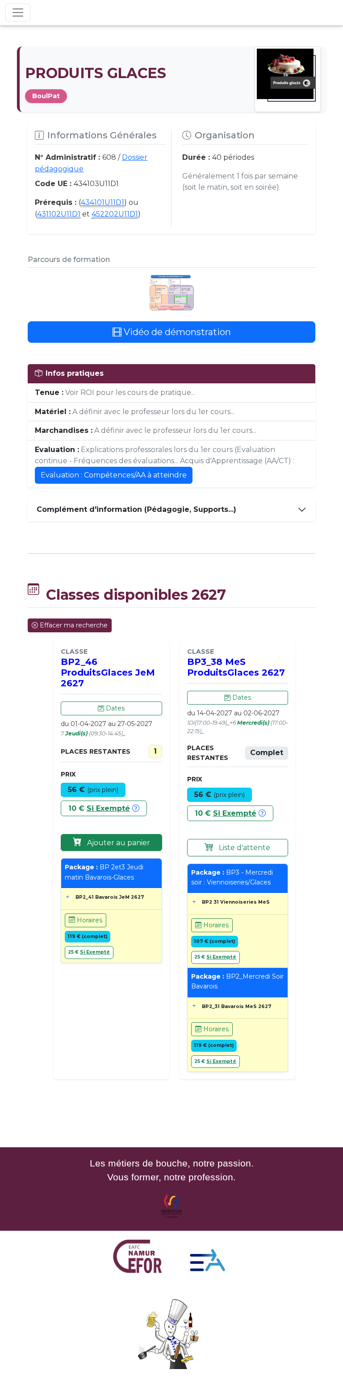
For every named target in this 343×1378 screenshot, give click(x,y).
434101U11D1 (102, 202)
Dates (114, 708)
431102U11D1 (58, 214)
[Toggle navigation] (17, 12)
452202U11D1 (115, 214)
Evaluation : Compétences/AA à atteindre (114, 475)
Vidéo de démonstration (176, 332)
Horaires (88, 920)
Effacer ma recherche (74, 625)
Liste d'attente (243, 847)
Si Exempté (108, 808)
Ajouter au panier (117, 842)
